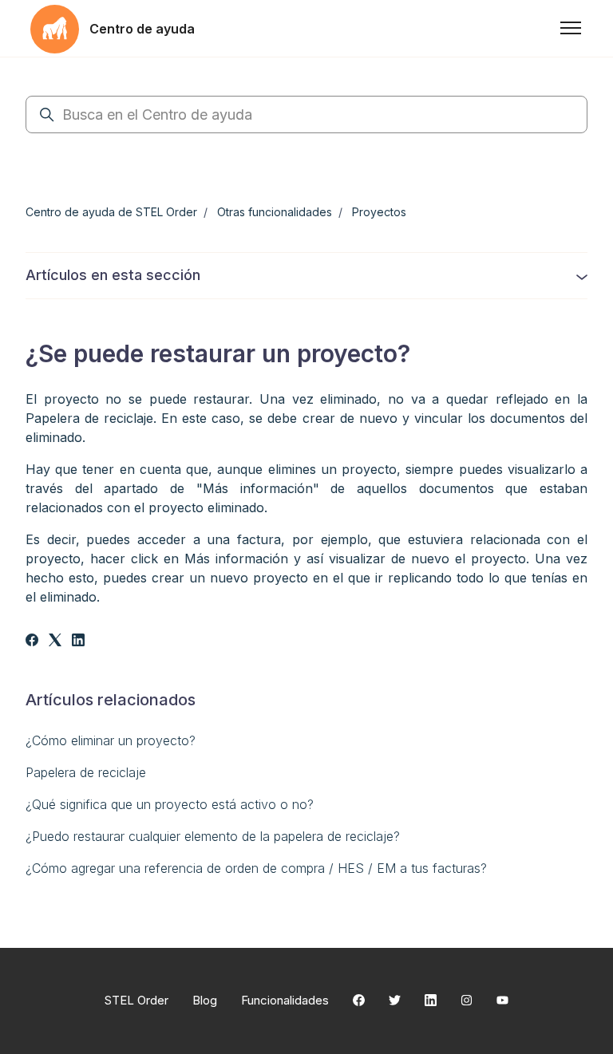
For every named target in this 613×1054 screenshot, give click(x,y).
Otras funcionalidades (274, 212)
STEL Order (136, 1000)
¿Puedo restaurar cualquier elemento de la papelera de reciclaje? (213, 836)
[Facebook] (32, 641)
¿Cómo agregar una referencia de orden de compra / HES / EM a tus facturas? (256, 868)
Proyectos (379, 212)
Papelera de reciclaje (86, 772)
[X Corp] (55, 641)
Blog (204, 1000)
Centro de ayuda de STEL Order (111, 212)
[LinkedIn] (78, 641)
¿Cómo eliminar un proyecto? (111, 740)
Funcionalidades (285, 1000)
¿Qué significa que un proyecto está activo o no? (170, 804)
